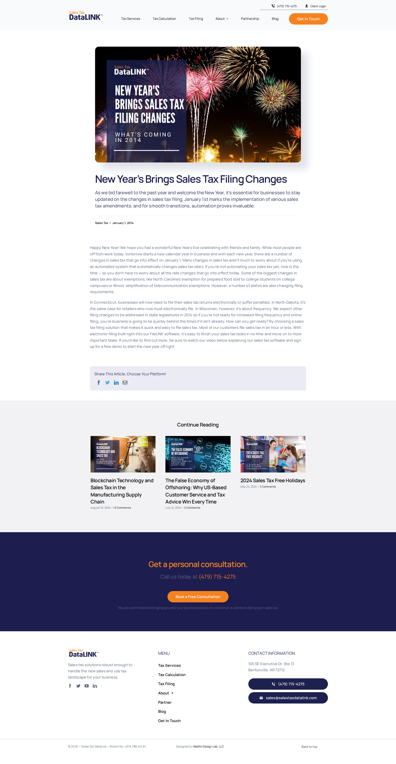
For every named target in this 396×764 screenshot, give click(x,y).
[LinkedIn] (116, 382)
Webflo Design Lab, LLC (208, 746)
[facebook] (70, 686)
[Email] (125, 382)
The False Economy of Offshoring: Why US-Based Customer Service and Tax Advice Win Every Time (195, 491)
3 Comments (192, 507)
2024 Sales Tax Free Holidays (272, 480)
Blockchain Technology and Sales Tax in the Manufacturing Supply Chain (122, 491)
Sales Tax (101, 223)
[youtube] (87, 686)
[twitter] (78, 686)
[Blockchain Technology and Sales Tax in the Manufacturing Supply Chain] (123, 454)
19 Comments (122, 507)
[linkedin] (95, 686)
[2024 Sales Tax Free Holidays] (272, 454)
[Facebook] (98, 382)
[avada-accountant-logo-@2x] (86, 11)
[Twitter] (107, 382)
